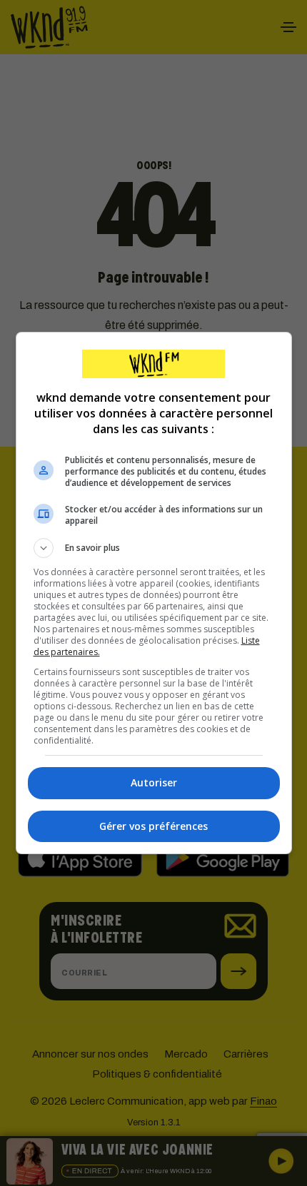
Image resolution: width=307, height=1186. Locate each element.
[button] (154, 548)
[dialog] (154, 593)
